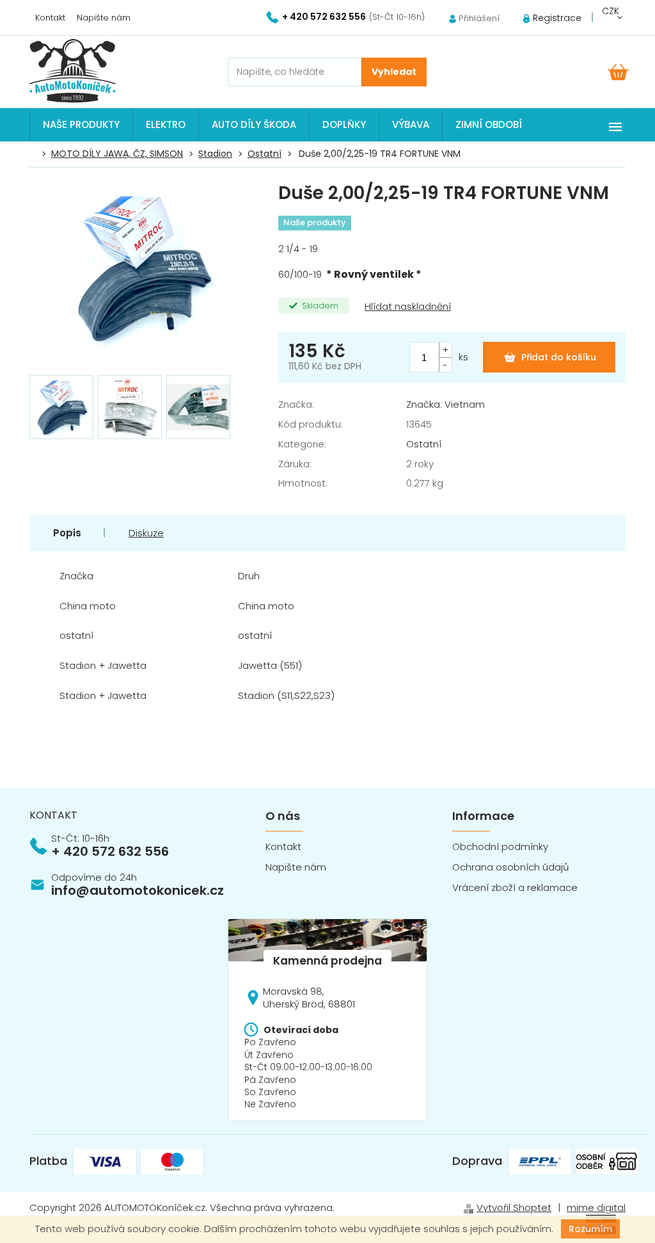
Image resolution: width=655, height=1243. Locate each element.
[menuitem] (81, 124)
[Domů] (36, 154)
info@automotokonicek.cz (137, 890)
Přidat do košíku (558, 357)
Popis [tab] (67, 533)
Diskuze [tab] (146, 533)
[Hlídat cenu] (406, 306)
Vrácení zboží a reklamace (515, 887)
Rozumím (590, 1229)
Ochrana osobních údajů (510, 867)
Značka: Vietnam (445, 404)
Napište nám (103, 18)
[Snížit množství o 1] (445, 364)
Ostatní (423, 444)
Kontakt (50, 18)
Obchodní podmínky (500, 846)
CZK (610, 10)
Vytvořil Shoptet (514, 1207)
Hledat (394, 72)
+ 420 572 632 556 (110, 851)
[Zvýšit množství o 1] (445, 349)
